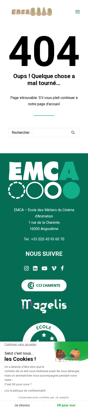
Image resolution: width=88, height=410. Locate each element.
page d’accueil (48, 104)
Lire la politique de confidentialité (25, 390)
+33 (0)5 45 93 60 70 (47, 239)
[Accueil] (44, 180)
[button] (77, 11)
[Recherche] (44, 132)
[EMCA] (32, 11)
